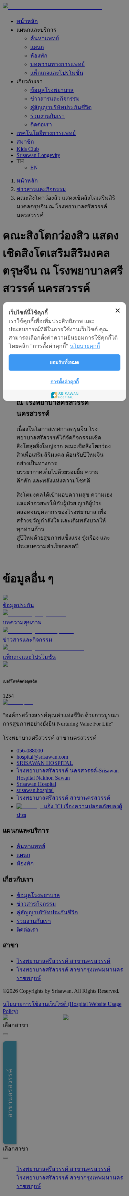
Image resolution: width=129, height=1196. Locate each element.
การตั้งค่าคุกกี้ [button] (65, 381)
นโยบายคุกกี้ (85, 346)
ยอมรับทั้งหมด (64, 362)
